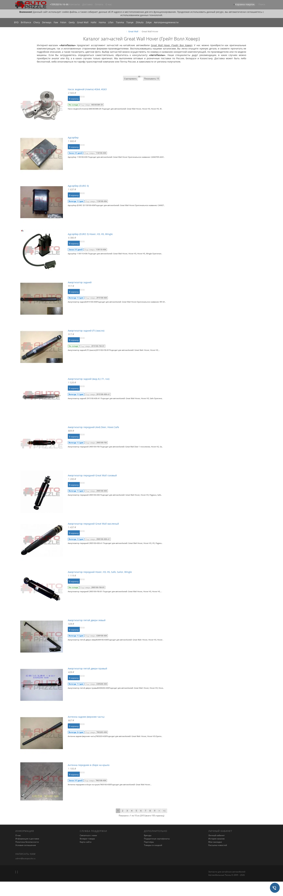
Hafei (93, 22)
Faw (56, 22)
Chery (36, 22)
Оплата (99, 4)
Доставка (87, 4)
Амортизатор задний (80, 282)
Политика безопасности (27, 842)
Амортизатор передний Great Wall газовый (92, 475)
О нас (108, 4)
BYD (16, 22)
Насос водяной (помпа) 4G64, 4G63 (87, 89)
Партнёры (149, 842)
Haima (102, 22)
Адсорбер (73, 137)
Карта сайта (85, 842)
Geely (72, 22)
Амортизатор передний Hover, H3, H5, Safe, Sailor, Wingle (100, 571)
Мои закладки (215, 842)
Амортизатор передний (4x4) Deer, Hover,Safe (93, 427)
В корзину (74, 98)
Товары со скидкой (153, 845)
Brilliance (26, 22)
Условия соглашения (25, 845)
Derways (46, 22)
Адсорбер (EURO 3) (78, 185)
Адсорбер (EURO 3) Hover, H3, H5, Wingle (90, 234)
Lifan (110, 22)
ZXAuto (139, 22)
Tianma (120, 22)
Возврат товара (87, 838)
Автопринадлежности (166, 22)
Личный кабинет (216, 835)
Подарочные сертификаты (157, 838)
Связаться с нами (88, 835)
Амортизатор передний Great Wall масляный (93, 523)
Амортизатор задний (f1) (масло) (86, 330)
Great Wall (82, 22)
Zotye (149, 22)
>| (164, 810)
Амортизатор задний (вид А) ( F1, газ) (88, 378)
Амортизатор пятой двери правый (87, 668)
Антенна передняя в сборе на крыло (88, 765)
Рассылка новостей (217, 845)
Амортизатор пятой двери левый (86, 620)
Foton (63, 22)
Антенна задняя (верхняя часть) (86, 716)
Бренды (147, 835)
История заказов (216, 838)
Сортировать (130, 78)
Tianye (129, 22)
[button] (244, 4)
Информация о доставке (27, 838)
